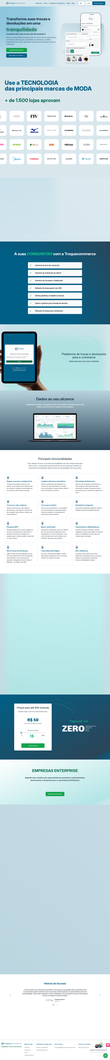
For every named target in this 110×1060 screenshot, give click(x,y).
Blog (73, 3)
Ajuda (68, 3)
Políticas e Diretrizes (42, 1047)
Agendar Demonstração (16, 50)
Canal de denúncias (41, 1050)
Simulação (39, 3)
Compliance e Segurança (57, 3)
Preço (45, 3)
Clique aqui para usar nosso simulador (84, 361)
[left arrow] (10, 995)
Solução (26, 1047)
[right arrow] (99, 995)
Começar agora (28, 1055)
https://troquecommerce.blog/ (87, 1047)
